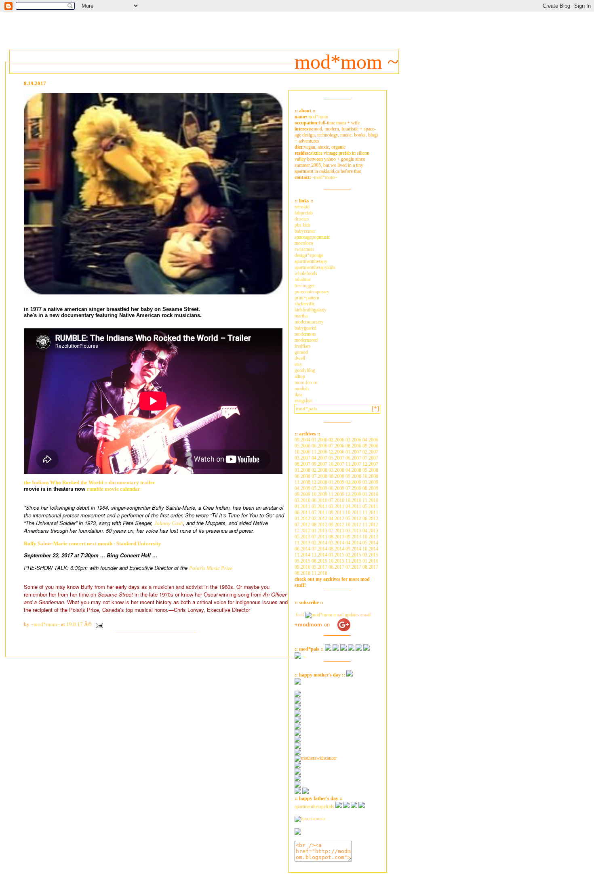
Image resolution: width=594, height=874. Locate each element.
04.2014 (353, 543)
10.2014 (370, 549)
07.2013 (319, 537)
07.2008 (319, 476)
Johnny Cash (168, 523)
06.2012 (370, 518)
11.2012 (370, 524)
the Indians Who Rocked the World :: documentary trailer (89, 482)
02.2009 (353, 482)
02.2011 (319, 506)
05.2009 (319, 488)
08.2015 (319, 561)
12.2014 (319, 555)
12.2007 (370, 464)
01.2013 (319, 531)
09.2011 (336, 512)
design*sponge (309, 255)
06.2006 (319, 446)
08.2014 (336, 549)
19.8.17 (74, 624)
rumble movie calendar (113, 489)
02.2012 (319, 518)
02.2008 (319, 470)
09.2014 (353, 549)
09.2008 (353, 476)
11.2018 (319, 573)
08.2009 (370, 488)
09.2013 (353, 537)
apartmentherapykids (314, 806)
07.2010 (336, 500)
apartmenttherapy (311, 261)
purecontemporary (312, 291)
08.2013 (336, 537)
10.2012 (353, 524)
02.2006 (336, 440)
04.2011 (353, 506)
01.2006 (319, 440)
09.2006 (370, 446)
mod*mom (318, 117)
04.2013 (370, 531)
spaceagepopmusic (312, 237)
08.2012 (319, 524)
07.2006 (336, 446)
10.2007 (336, 464)
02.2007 (370, 452)
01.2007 (353, 452)
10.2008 (370, 476)
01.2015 (336, 555)
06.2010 (319, 500)
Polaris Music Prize (210, 568)
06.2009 (336, 488)
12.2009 (353, 494)
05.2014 (370, 543)
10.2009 (319, 494)
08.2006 (353, 446)
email (365, 615)
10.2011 (353, 512)
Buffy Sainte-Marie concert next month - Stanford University (92, 543)
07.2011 (319, 512)
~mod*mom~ (324, 177)
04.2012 (336, 518)
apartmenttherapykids (315, 267)
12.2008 (319, 482)
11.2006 (319, 452)
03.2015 (370, 555)
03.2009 (370, 482)
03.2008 (336, 470)
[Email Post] (98, 624)
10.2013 (370, 537)
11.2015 (353, 561)
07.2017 (353, 567)
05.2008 (370, 470)
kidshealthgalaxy (310, 310)
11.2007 (353, 464)
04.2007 (319, 458)
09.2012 (336, 524)
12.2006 (336, 452)
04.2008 (353, 470)
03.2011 (336, 506)
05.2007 (336, 458)
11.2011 (370, 512)
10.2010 (353, 500)
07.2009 (353, 488)
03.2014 (336, 543)
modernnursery (309, 322)
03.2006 (353, 440)
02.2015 (353, 555)
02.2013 (336, 531)
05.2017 (319, 567)
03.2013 (353, 531)
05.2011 (370, 506)
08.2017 (370, 567)
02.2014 (319, 543)
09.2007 (319, 464)
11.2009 (336, 494)
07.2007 (370, 458)
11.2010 (370, 500)
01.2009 (336, 482)
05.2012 (353, 518)
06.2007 (353, 458)
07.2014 (319, 549)
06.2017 (336, 567)
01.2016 (370, 561)
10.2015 (336, 561)
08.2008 (336, 476)
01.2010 (370, 494)
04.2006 (370, 440)
